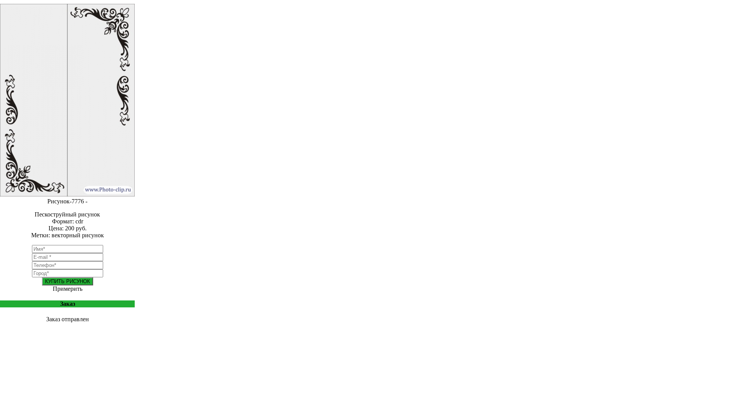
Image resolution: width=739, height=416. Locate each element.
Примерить (67, 288)
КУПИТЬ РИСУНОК (67, 281)
